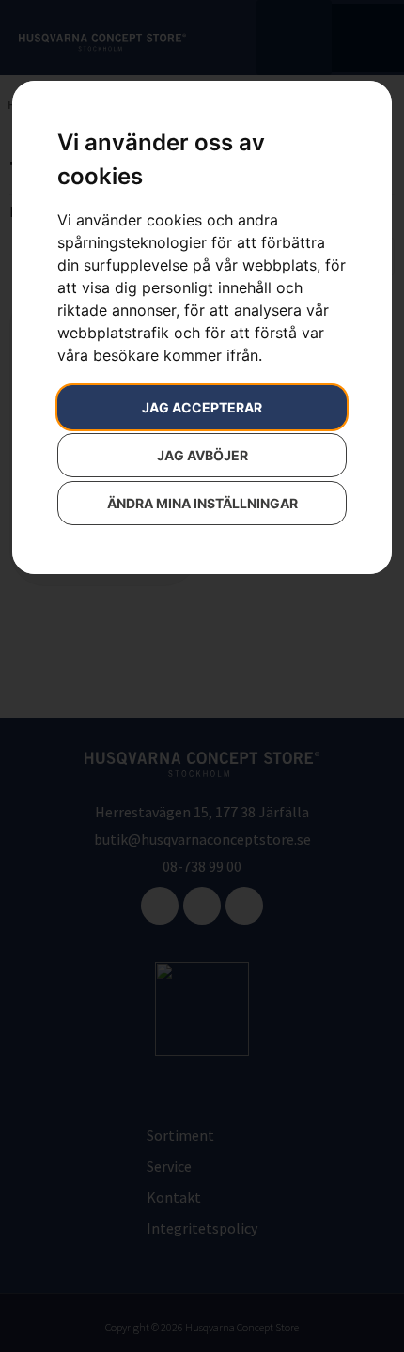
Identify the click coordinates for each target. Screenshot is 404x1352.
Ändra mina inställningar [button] (202, 503)
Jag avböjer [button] (202, 455)
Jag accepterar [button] (202, 407)
